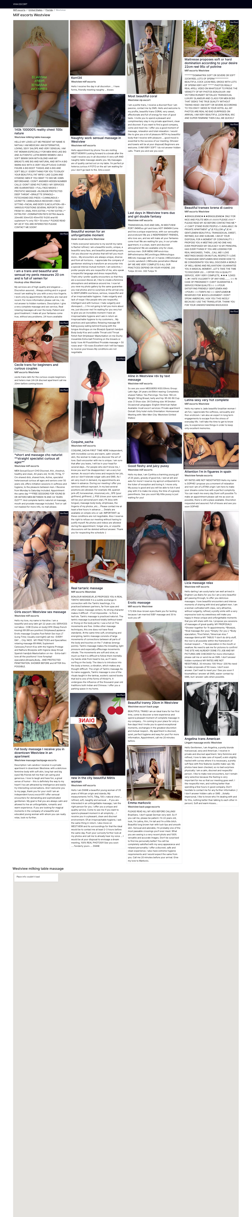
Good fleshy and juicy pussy (148, 466)
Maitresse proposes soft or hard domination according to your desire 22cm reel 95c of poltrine (211, 63)
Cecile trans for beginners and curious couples (36, 366)
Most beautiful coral (142, 96)
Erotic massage (139, 602)
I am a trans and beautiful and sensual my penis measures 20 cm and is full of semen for (39, 274)
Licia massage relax (199, 583)
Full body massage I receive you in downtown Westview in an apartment (39, 752)
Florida (49, 10)
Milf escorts (19, 10)
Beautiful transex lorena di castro (209, 207)
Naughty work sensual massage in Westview (96, 139)
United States (35, 10)
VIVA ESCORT (20, 4)
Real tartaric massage (87, 588)
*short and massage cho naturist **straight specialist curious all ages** (38, 458)
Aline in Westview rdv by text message (149, 377)
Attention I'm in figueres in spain (208, 471)
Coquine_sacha (82, 442)
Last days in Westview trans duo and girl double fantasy (151, 214)
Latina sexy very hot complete (207, 400)
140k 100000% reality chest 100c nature (38, 131)
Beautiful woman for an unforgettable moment (88, 233)
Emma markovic (139, 803)
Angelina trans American (202, 739)
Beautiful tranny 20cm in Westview (153, 702)
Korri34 (76, 78)
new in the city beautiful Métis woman (93, 779)
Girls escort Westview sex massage (40, 612)
